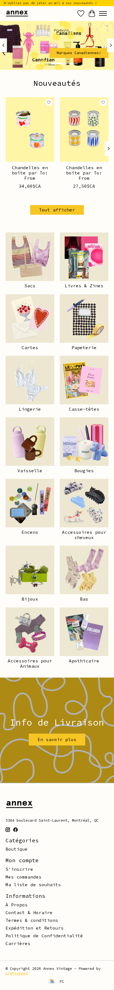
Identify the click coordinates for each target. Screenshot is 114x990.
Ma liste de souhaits (33, 884)
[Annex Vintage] (17, 13)
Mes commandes (24, 877)
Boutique (17, 849)
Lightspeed (17, 973)
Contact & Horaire (29, 912)
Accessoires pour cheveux (84, 534)
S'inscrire (19, 869)
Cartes (30, 347)
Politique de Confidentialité (44, 935)
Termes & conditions (32, 920)
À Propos (17, 904)
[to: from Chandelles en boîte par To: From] (30, 129)
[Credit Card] (51, 981)
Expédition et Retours (35, 928)
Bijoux (30, 599)
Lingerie (30, 409)
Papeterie (84, 347)
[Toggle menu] (102, 13)
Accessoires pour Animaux (30, 663)
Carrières (18, 943)
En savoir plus (57, 739)
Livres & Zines (84, 285)
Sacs (29, 285)
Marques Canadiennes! (79, 52)
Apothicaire (84, 660)
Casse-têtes (84, 409)
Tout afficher (57, 210)
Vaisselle (29, 470)
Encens (30, 532)
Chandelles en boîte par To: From (30, 173)
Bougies (84, 470)
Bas (84, 599)
